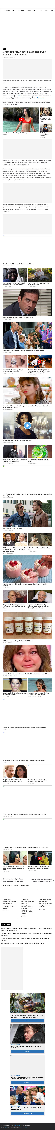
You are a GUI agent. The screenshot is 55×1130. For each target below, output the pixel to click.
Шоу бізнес (44, 10)
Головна (7, 10)
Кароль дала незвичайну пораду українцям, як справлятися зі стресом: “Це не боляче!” (9, 904)
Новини (21, 10)
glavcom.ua (40, 98)
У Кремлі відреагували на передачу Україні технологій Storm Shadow (22, 943)
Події (14, 10)
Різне (35, 10)
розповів (19, 96)
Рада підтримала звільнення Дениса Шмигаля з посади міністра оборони (45, 903)
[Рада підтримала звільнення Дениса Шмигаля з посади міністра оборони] (46, 890)
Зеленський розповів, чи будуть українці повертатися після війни (13, 880)
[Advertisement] (27, 69)
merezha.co (12, 57)
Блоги (29, 10)
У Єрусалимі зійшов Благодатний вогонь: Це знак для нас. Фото (41, 880)
